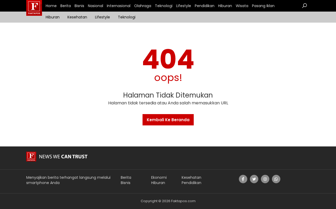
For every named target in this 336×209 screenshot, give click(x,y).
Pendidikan (204, 5)
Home (51, 5)
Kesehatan (77, 17)
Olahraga (142, 5)
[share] (243, 179)
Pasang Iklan (263, 5)
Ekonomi (159, 177)
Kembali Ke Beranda (168, 120)
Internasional (118, 5)
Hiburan (225, 5)
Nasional (95, 5)
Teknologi (163, 5)
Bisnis (79, 5)
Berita (65, 5)
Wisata (242, 5)
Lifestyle (183, 5)
